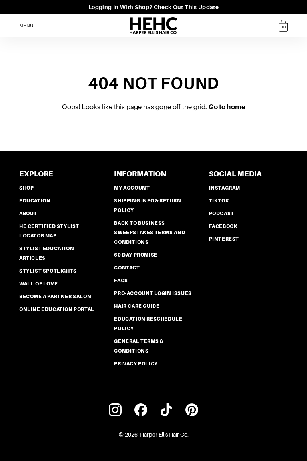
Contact (127, 268)
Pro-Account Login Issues (152, 293)
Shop (26, 188)
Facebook (223, 226)
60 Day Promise (135, 255)
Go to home (227, 107)
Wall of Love (38, 284)
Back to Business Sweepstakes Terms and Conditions (149, 232)
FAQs (121, 280)
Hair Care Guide (136, 306)
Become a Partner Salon (55, 296)
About (28, 213)
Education (34, 201)
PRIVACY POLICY (135, 364)
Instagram (224, 188)
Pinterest (224, 239)
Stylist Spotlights (48, 271)
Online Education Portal (56, 309)
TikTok (219, 201)
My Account (132, 188)
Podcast (221, 213)
